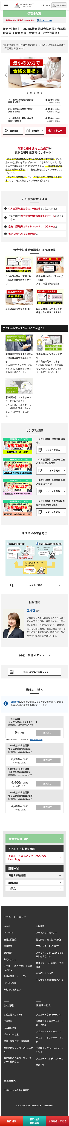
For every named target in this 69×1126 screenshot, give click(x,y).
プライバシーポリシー (46, 932)
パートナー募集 (11, 1034)
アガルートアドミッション (48, 1031)
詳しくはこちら (45, 20)
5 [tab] (41, 93)
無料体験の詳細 (36, 739)
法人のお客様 (10, 1027)
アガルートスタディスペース (49, 1058)
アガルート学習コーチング (48, 1014)
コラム (12, 888)
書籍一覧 (40, 1065)
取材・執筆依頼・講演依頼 (16, 1041)
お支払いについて (44, 973)
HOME (7, 926)
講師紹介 (13, 882)
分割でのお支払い (12, 989)
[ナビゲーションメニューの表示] (6, 5)
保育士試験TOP (18, 839)
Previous (5, 74)
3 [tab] (34, 93)
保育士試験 (34, 13)
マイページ (9, 932)
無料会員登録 (10, 939)
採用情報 (8, 1021)
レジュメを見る (52, 449)
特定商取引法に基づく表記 (48, 939)
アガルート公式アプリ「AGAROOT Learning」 (28, 857)
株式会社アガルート (13, 1014)
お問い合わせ (10, 959)
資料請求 (36, 130)
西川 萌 (31, 610)
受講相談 (14, 130)
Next (63, 74)
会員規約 (40, 926)
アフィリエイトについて (47, 946)
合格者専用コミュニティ (15, 976)
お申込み (57, 130)
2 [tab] (31, 93)
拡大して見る (36, 585)
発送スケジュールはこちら (36, 671)
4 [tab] (38, 93)
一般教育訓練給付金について (50, 979)
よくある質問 (10, 982)
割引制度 (15, 701)
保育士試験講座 (17, 875)
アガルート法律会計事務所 (16, 1090)
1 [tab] (27, 93)
